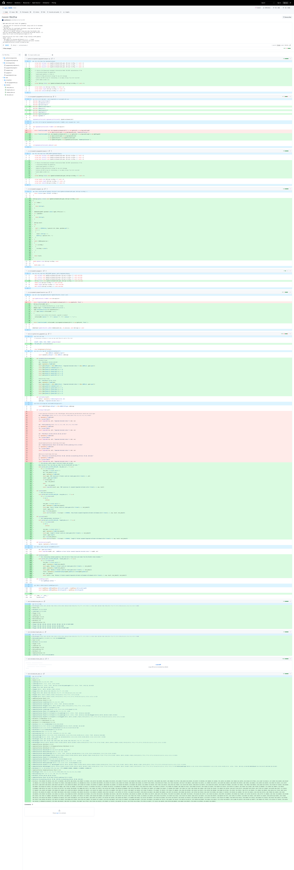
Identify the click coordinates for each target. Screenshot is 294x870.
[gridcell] (158, 61)
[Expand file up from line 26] (28, 295)
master (7, 45)
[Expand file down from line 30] (28, 121)
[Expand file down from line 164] (29, 546)
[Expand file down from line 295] (28, 267)
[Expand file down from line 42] (28, 330)
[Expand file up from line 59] (28, 154)
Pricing (54, 3)
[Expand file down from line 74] (28, 185)
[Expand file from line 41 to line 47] (29, 351)
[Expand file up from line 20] (28, 99)
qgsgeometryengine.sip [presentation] (12, 60)
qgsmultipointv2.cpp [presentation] (11, 75)
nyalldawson (7, 20)
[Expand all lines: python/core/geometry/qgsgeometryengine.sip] (54, 59)
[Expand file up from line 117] (29, 404)
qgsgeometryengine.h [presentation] (11, 67)
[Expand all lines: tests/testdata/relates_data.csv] (48, 659)
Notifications (267, 7)
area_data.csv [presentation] (10, 87)
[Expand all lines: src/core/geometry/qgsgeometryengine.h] (51, 151)
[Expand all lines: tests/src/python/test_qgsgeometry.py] (51, 334)
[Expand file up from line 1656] (29, 548)
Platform (9, 3)
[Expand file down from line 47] (28, 92)
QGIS (10, 8)
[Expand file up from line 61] (28, 273)
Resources (26, 3)
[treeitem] (11, 59)
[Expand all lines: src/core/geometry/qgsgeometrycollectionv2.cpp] (56, 96)
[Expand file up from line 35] (29, 336)
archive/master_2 (23, 45)
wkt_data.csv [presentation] (10, 94)
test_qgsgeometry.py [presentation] (12, 82)
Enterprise (46, 3)
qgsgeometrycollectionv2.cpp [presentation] (13, 65)
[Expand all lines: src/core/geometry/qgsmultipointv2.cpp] (51, 292)
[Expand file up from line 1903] (29, 586)
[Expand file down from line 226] (28, 147)
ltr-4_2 (14, 45)
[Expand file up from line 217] (28, 123)
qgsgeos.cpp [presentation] (9, 70)
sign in (58, 813)
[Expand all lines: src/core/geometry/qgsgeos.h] (46, 271)
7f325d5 (278, 45)
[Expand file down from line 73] (29, 403)
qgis (5, 8)
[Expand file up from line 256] (28, 191)
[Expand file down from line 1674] (29, 584)
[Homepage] (3, 3)
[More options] (290, 58)
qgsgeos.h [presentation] (8, 72)
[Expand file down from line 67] (28, 288)
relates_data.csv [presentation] (11, 92)
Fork (277, 7)
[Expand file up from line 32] (28, 61)
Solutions (17, 3)
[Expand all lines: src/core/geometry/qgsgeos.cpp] (47, 189)
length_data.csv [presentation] (11, 89)
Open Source (36, 3)
